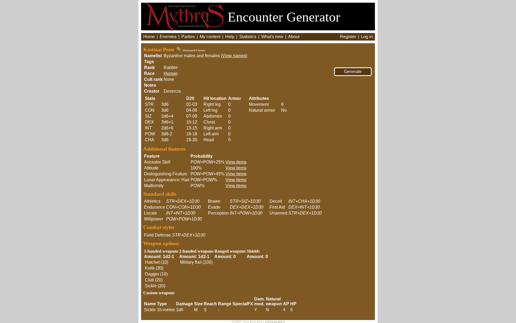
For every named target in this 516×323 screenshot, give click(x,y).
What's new (272, 36)
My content (210, 36)
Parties (188, 36)
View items (235, 162)
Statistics (247, 36)
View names (234, 55)
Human (171, 73)
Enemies (168, 36)
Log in (367, 36)
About (293, 36)
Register (348, 36)
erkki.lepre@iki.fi (275, 321)
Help (229, 36)
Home (149, 36)
